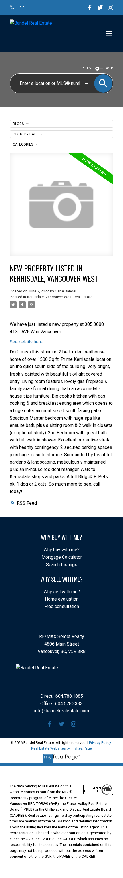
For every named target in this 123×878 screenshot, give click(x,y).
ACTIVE (87, 68)
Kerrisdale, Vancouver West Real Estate (59, 297)
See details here (26, 342)
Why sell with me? (61, 592)
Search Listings (61, 564)
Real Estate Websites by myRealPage (61, 748)
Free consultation (61, 606)
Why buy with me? (61, 549)
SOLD (109, 68)
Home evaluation (61, 599)
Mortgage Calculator (61, 557)
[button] (12, 7)
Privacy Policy (100, 742)
